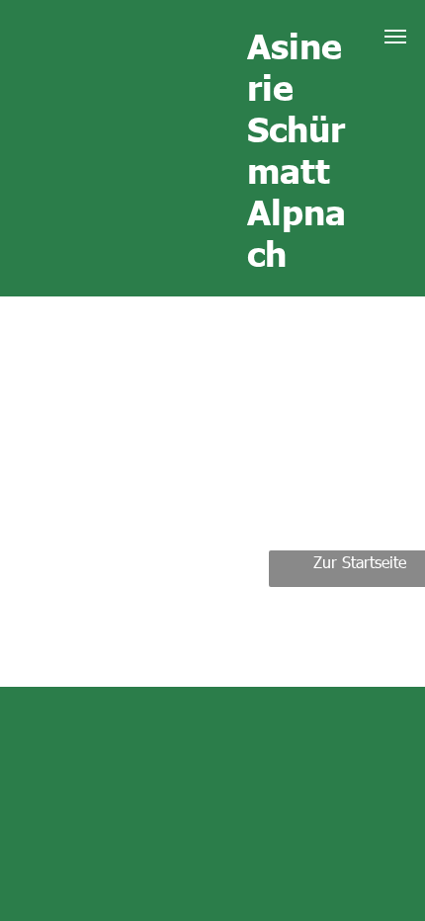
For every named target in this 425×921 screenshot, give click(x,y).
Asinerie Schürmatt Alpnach (296, 148)
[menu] (395, 36)
